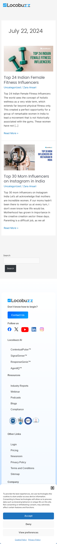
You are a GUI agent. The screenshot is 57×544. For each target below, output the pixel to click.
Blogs (14, 403)
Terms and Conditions (22, 468)
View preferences (28, 532)
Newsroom (16, 456)
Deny (28, 524)
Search (6, 255)
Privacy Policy (34, 540)
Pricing (14, 450)
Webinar (15, 391)
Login (14, 444)
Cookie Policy (21, 540)
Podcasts (16, 397)
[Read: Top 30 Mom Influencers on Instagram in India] (28, 157)
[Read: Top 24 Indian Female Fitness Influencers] (28, 58)
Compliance (17, 409)
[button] (52, 487)
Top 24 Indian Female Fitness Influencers (24, 80)
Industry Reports (19, 386)
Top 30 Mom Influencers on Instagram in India (26, 179)
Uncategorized (12, 87)
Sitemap (15, 474)
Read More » (11, 133)
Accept (28, 515)
